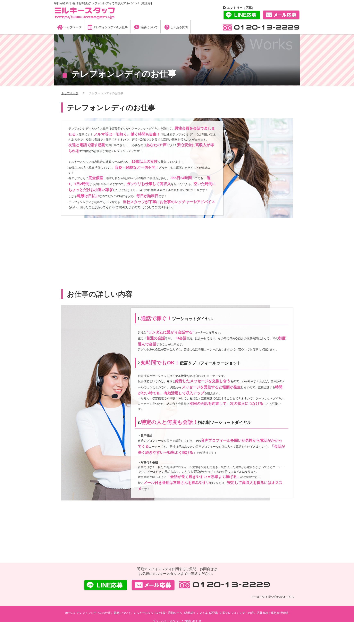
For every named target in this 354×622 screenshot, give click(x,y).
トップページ (69, 93)
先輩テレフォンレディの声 (236, 612)
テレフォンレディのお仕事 (93, 612)
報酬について (122, 612)
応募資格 (262, 612)
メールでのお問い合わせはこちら (272, 596)
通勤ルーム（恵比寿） (182, 612)
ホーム (69, 612)
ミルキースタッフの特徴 (149, 612)
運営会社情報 (279, 612)
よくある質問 (208, 612)
